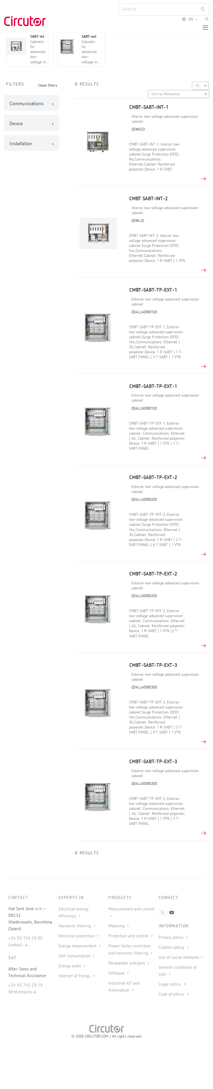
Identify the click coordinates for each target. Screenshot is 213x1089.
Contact (15, 945)
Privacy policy (171, 937)
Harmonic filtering (75, 926)
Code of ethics (171, 994)
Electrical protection (77, 936)
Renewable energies (127, 963)
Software (117, 973)
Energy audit (70, 966)
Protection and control (128, 936)
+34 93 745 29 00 (25, 938)
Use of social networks (179, 957)
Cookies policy (172, 947)
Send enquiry (20, 992)
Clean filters (47, 85)
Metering (117, 926)
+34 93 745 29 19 (25, 985)
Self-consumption (75, 956)
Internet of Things (75, 976)
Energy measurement (78, 946)
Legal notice (170, 984)
